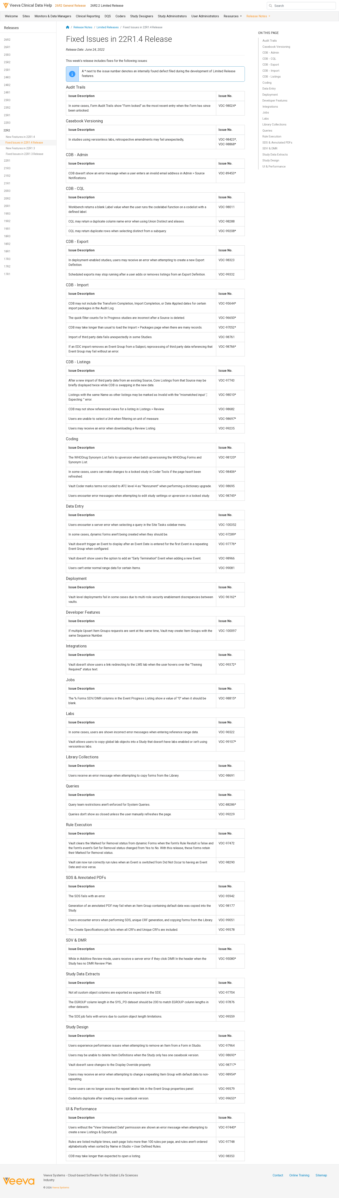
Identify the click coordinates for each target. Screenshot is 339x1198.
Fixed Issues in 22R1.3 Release (24, 154)
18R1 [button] (7, 251)
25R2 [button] (7, 62)
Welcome (11, 16)
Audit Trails (269, 40)
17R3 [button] (7, 259)
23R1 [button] (7, 115)
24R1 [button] (7, 92)
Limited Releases (108, 27)
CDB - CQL (269, 58)
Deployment (270, 94)
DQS (108, 16)
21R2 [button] (7, 176)
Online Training (299, 1175)
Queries (267, 130)
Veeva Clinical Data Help (30, 5)
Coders (121, 16)
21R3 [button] (7, 168)
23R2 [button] (7, 107)
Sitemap (321, 1175)
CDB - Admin (270, 52)
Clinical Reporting (88, 16)
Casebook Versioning (276, 47)
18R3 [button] (7, 236)
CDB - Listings (271, 76)
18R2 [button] (7, 244)
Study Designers (141, 16)
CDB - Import (270, 70)
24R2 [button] (7, 85)
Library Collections (274, 124)
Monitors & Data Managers (53, 16)
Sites (26, 16)
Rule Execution (271, 136)
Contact (278, 1175)
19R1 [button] (7, 229)
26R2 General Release (70, 5)
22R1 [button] (7, 160)
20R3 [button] (7, 191)
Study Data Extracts (275, 154)
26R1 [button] (7, 47)
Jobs (265, 112)
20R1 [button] (7, 206)
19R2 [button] (7, 221)
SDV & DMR (269, 148)
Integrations (270, 106)
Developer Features (274, 100)
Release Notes (83, 27)
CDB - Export (270, 64)
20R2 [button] (7, 198)
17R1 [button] (7, 274)
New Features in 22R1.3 (20, 148)
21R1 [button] (7, 183)
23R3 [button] (7, 100)
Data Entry (269, 88)
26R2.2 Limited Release (106, 5)
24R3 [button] (7, 77)
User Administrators (205, 16)
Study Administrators (172, 16)
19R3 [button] (7, 213)
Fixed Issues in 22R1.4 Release (24, 142)
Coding (267, 82)
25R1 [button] (7, 70)
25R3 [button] (7, 55)
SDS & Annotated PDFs (277, 142)
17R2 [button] (7, 266)
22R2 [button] (7, 130)
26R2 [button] (7, 39)
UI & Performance (274, 166)
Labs (265, 118)
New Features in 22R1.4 (20, 136)
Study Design (270, 160)
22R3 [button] (7, 122)
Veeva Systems (60, 1187)
